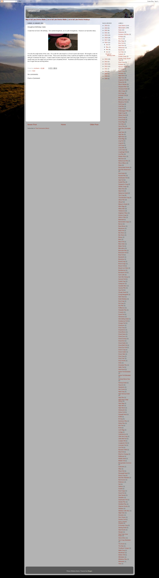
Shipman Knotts (123, 506)
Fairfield (120, 64)
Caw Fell (120, 290)
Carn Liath (121, 274)
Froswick (121, 312)
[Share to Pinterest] (56, 68)
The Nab (120, 546)
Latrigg (120, 432)
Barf (119, 97)
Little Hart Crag (122, 436)
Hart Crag (121, 69)
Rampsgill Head (123, 473)
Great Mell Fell (122, 345)
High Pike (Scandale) (124, 128)
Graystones (121, 329)
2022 (106, 30)
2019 (106, 35)
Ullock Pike (121, 199)
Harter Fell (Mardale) (124, 375)
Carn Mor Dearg (123, 277)
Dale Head (121, 296)
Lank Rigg (121, 430)
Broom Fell (121, 266)
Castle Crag (121, 281)
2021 (106, 33)
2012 (106, 66)
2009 (106, 73)
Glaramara (121, 316)
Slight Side (121, 513)
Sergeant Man (122, 86)
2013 (106, 64)
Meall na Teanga (123, 454)
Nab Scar (121, 158)
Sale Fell (120, 180)
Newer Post (32, 125)
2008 (106, 76)
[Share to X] (53, 68)
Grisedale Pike (122, 365)
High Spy (121, 134)
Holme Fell (121, 412)
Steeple (120, 532)
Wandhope (121, 552)
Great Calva (121, 334)
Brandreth (121, 257)
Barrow (120, 224)
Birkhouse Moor (123, 99)
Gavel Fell (121, 314)
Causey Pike (122, 288)
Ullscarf (120, 202)
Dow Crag (121, 301)
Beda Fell (121, 230)
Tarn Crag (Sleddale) (124, 540)
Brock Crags (122, 263)
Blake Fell (121, 246)
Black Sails (121, 244)
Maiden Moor (122, 156)
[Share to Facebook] (54, 68)
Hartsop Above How (124, 379)
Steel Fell (121, 191)
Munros (120, 39)
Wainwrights (121, 27)
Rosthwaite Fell (122, 177)
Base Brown (121, 226)
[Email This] (49, 68)
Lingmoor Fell (122, 80)
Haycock (120, 385)
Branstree (121, 259)
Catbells (120, 54)
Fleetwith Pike (122, 310)
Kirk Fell (120, 425)
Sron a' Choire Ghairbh (122, 522)
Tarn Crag (121, 195)
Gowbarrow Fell (123, 321)
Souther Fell (122, 519)
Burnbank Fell (122, 272)
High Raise (121, 75)
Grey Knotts (121, 360)
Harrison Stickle (123, 66)
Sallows (120, 486)
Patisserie (121, 32)
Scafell (120, 488)
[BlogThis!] (51, 68)
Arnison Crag (122, 215)
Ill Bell (120, 416)
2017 (106, 40)
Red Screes (121, 479)
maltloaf (34, 11)
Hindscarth (121, 410)
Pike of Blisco (122, 163)
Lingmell (120, 143)
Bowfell (120, 50)
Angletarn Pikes (123, 213)
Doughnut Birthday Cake (110, 54)
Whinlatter (121, 557)
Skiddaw (120, 508)
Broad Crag (121, 261)
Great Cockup (122, 338)
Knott (119, 427)
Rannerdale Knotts (123, 167)
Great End (121, 341)
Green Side (121, 354)
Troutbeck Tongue (123, 548)
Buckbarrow (121, 270)
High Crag (121, 391)
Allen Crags (121, 91)
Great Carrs (121, 336)
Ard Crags (121, 93)
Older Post (94, 125)
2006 (106, 78)
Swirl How (121, 45)
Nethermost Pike (123, 161)
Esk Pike (120, 305)
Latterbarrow (122, 434)
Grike (120, 363)
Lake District (122, 25)
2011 (106, 69)
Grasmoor (121, 325)
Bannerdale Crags (123, 221)
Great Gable (122, 343)
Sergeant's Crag (123, 184)
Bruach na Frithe (123, 268)
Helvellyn (121, 73)
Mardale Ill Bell (122, 449)
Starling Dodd (122, 527)
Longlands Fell (122, 443)
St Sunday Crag (123, 525)
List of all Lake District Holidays (79, 19)
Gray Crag (121, 327)
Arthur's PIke (122, 217)
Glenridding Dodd (123, 319)
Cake (33, 71)
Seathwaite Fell (122, 499)
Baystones (121, 228)
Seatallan (121, 497)
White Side (121, 208)
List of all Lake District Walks (57, 19)
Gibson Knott (122, 115)
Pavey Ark (121, 82)
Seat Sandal (122, 495)
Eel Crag (120, 303)
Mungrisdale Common (124, 463)
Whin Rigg (121, 206)
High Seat (121, 132)
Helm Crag (121, 71)
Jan (107, 52)
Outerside (121, 466)
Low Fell (120, 447)
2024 (106, 25)
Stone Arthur (122, 538)
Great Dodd (121, 119)
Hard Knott (121, 369)
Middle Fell (121, 460)
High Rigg (121, 403)
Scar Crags (121, 491)
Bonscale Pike (122, 250)
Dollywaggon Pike (123, 111)
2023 (106, 28)
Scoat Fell (121, 493)
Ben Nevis (121, 235)
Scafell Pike (121, 182)
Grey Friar (121, 358)
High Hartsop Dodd (124, 393)
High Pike (121, 397)
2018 (106, 37)
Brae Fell (121, 255)
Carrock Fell (122, 279)
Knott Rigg (121, 138)
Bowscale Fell (122, 252)
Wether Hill (121, 555)
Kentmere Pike (122, 421)
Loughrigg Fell (122, 152)
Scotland (120, 36)
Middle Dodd (122, 458)
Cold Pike (121, 106)
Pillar (119, 469)
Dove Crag (121, 62)
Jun (107, 44)
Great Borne (122, 332)
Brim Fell (121, 43)
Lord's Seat (121, 149)
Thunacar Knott (122, 89)
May (107, 47)
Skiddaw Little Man (123, 510)
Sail (119, 484)
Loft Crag (121, 145)
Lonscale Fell (122, 445)
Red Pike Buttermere (124, 169)
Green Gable (122, 352)
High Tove (121, 77)
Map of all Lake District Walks (36, 19)
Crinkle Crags (122, 56)
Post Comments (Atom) (42, 128)
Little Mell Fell (122, 438)
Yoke (119, 563)
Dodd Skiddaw (122, 299)
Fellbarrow (121, 307)
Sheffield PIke (122, 504)
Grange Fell (121, 323)
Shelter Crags (122, 186)
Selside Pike (122, 502)
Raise (120, 165)
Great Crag (121, 117)
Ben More (121, 233)
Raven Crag (121, 475)
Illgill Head (121, 136)
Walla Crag (121, 550)
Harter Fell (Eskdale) (124, 371)
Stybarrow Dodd (123, 193)
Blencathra (121, 248)
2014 (106, 61)
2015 (106, 59)
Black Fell (121, 241)
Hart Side (121, 124)
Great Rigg (121, 122)
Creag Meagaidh (123, 294)
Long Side (121, 147)
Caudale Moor (122, 285)
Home (63, 125)
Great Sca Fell (122, 347)
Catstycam (121, 283)
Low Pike (121, 154)
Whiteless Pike (122, 559)
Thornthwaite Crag (123, 197)
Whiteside (121, 561)
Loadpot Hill (121, 441)
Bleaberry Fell (122, 102)
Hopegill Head (122, 414)
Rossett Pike (122, 175)
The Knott (121, 543)
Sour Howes (122, 517)
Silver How (121, 188)
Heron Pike (121, 126)
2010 (106, 71)
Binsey (120, 237)
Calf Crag (121, 104)
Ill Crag (120, 419)
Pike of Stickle (122, 84)
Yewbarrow (121, 211)
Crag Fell (121, 108)
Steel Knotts (121, 529)
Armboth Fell (122, 95)
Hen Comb (121, 389)
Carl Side (121, 52)
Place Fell (121, 471)
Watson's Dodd (122, 204)
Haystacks (121, 387)
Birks (119, 239)
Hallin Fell (121, 367)
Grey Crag (121, 356)
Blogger (90, 571)
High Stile (121, 405)
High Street (121, 407)
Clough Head (122, 292)
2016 (106, 42)
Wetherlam (121, 47)
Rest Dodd (121, 173)
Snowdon (121, 515)
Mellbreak (121, 456)
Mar (107, 49)
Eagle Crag (121, 113)
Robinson (121, 482)
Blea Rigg (121, 41)
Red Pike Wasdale (123, 477)
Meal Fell (121, 452)
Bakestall (121, 219)
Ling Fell (120, 141)
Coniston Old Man (123, 34)
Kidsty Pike (121, 423)
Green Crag (121, 349)
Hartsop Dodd (122, 382)
